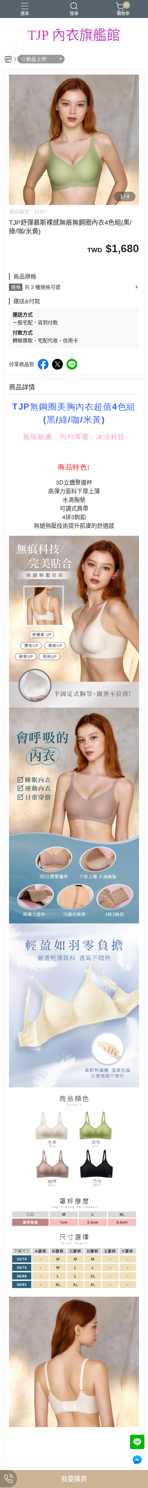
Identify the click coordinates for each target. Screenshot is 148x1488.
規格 (16, 287)
